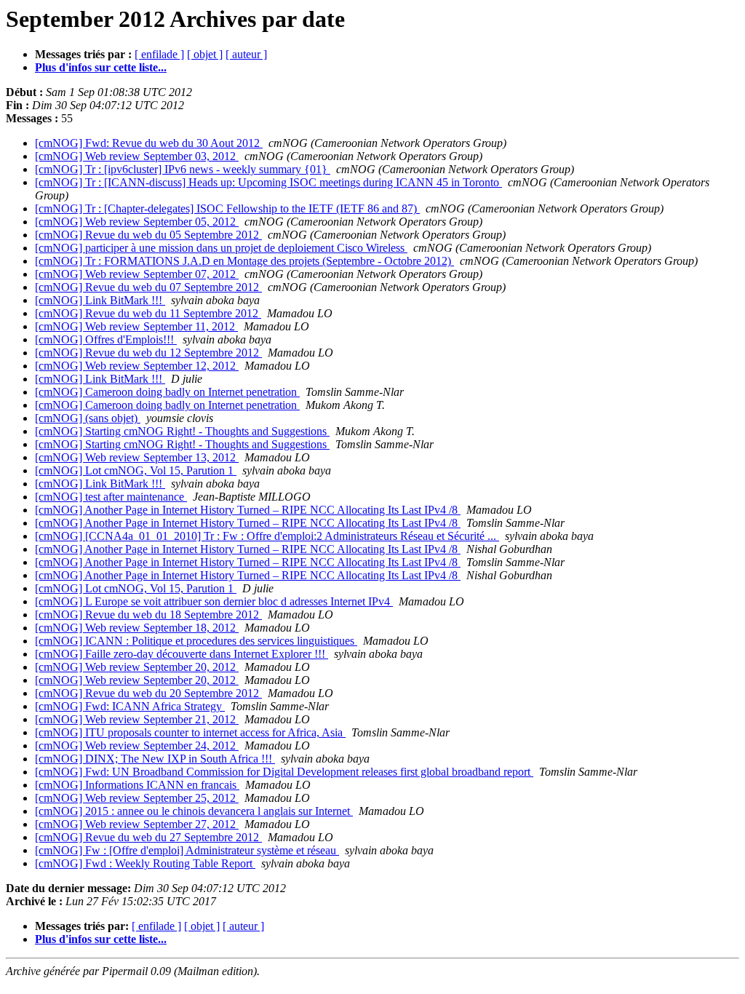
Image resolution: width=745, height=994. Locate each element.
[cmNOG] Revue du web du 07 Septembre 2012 (148, 287)
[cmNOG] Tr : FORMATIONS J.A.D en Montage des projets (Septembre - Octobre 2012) (244, 261)
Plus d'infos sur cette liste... (101, 67)
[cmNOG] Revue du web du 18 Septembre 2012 (148, 614)
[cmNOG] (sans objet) (87, 418)
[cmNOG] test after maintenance (111, 496)
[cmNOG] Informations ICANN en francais (137, 785)
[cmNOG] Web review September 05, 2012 (137, 221)
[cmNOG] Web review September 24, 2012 (137, 745)
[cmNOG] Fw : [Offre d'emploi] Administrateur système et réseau (187, 850)
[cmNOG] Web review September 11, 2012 (136, 326)
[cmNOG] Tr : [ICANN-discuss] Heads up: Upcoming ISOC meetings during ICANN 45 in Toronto (268, 182)
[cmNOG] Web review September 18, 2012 (137, 627)
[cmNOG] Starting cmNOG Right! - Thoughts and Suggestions (182, 431)
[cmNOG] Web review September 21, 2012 (137, 719)
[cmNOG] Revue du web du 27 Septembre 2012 (148, 837)
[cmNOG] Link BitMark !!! (100, 300)
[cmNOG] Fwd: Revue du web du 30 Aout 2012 (149, 143)
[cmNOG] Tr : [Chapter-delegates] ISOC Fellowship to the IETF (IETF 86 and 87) (227, 208)
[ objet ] (205, 54)
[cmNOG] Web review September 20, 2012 (137, 667)
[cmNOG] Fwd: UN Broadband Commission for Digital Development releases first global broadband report (284, 772)
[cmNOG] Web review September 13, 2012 (137, 457)
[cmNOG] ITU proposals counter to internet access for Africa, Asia (190, 732)
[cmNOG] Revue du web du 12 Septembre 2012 (148, 352)
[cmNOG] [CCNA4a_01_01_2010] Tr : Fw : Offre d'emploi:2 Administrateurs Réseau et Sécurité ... (267, 536)
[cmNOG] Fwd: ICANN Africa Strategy (130, 706)
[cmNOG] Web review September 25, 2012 (137, 798)
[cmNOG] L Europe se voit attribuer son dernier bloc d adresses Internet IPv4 (214, 601)
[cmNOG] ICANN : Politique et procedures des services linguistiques (196, 641)
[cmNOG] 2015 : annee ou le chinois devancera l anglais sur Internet (194, 811)
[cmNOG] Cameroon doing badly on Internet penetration (167, 392)
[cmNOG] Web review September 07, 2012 (137, 274)
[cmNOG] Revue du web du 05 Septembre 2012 (148, 234)
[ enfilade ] (159, 54)
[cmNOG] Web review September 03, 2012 (137, 156)
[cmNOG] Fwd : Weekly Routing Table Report (145, 863)
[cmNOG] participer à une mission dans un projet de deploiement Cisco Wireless (221, 248)
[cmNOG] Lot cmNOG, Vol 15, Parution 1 (135, 470)
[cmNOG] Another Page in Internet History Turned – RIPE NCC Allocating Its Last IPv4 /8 (248, 510)
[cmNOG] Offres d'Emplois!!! (106, 339)
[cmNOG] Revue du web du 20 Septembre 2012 (148, 693)
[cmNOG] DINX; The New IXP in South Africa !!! (155, 758)
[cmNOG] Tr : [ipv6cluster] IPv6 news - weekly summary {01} (182, 169)
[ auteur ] (246, 54)
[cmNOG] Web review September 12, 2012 (137, 365)
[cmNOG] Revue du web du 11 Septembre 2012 (148, 313)
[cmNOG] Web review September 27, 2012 (137, 824)
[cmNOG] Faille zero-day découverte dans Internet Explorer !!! (181, 654)
